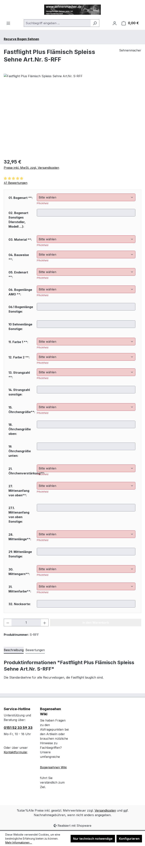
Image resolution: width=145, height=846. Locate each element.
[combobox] (57, 23)
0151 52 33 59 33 (18, 728)
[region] (72, 114)
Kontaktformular (15, 752)
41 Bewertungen (15, 183)
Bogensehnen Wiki (53, 767)
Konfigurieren (129, 839)
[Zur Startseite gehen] (72, 10)
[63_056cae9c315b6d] (72, 114)
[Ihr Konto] (114, 23)
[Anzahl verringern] (8, 622)
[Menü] (8, 23)
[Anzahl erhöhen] (45, 622)
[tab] (14, 650)
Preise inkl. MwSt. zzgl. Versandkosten (31, 168)
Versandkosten (105, 810)
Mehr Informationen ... (18, 842)
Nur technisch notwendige (93, 839)
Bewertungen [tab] (35, 650)
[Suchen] (94, 23)
